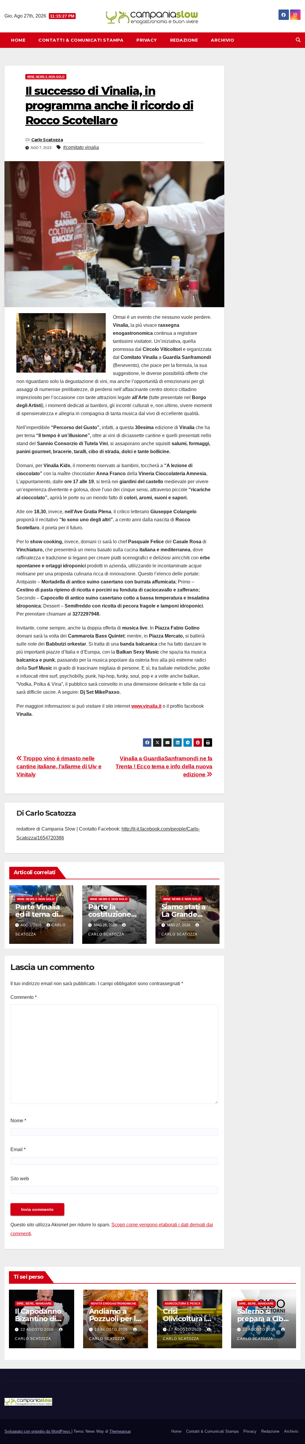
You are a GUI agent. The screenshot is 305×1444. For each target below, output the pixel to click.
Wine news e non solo (46, 76)
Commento (23, 997)
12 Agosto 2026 (260, 1329)
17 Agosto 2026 (186, 1329)
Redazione (184, 40)
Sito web (19, 1178)
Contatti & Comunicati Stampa (80, 40)
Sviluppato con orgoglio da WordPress (37, 1431)
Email (18, 1149)
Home (18, 40)
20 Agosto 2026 (112, 1329)
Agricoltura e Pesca (182, 1303)
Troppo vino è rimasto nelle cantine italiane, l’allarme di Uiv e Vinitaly (58, 766)
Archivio (222, 40)
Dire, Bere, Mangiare (34, 1303)
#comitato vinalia (81, 147)
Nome (18, 1120)
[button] (298, 40)
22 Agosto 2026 (38, 1329)
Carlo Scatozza (47, 139)
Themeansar (119, 1431)
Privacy (146, 40)
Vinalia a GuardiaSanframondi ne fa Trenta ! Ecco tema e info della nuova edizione (164, 766)
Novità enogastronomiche (113, 1303)
